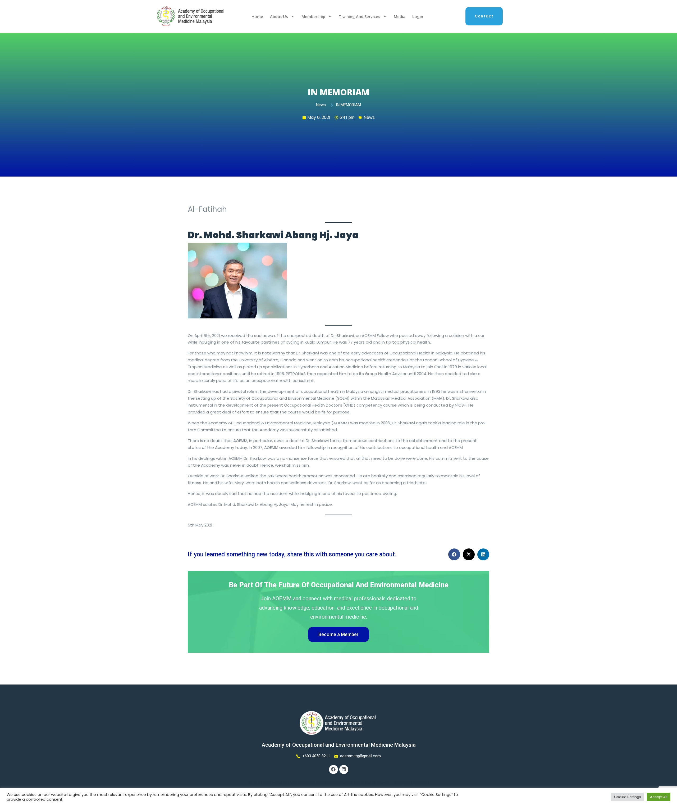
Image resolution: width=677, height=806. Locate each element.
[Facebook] (333, 769)
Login (417, 16)
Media (399, 16)
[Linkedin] (343, 769)
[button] (454, 554)
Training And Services (359, 16)
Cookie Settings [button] (627, 796)
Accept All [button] (658, 796)
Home (257, 16)
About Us (279, 16)
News (369, 117)
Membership (313, 16)
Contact (484, 16)
